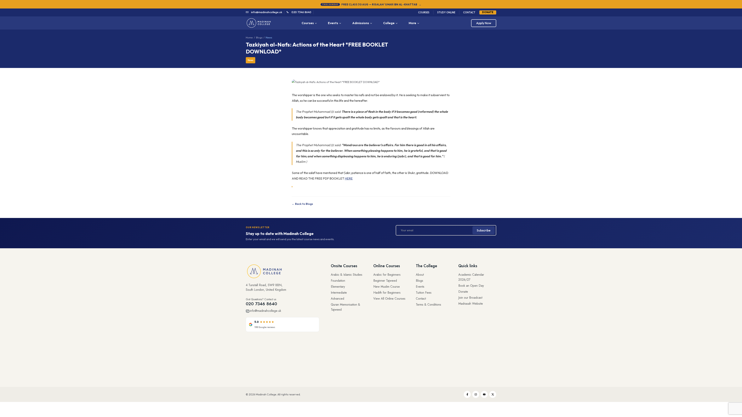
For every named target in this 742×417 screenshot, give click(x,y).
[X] (492, 394)
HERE (349, 178)
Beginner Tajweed (385, 280)
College (389, 23)
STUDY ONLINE (446, 12)
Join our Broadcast (470, 297)
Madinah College (266, 394)
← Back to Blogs (302, 204)
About (420, 274)
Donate (463, 291)
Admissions (360, 23)
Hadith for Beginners (387, 292)
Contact (421, 298)
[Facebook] (467, 394)
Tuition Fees (423, 292)
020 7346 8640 (301, 12)
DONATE (487, 12)
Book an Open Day (471, 285)
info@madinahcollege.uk (266, 12)
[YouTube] (484, 394)
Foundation (338, 280)
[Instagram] (475, 394)
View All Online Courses (389, 298)
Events (333, 23)
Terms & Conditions (428, 304)
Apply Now (483, 23)
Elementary (338, 286)
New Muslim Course (386, 286)
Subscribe (483, 230)
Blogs (259, 37)
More (412, 23)
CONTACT (469, 12)
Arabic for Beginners (387, 274)
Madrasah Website (470, 303)
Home (249, 37)
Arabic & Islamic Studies (346, 274)
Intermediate (339, 292)
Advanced (337, 298)
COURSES (423, 12)
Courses (308, 23)
